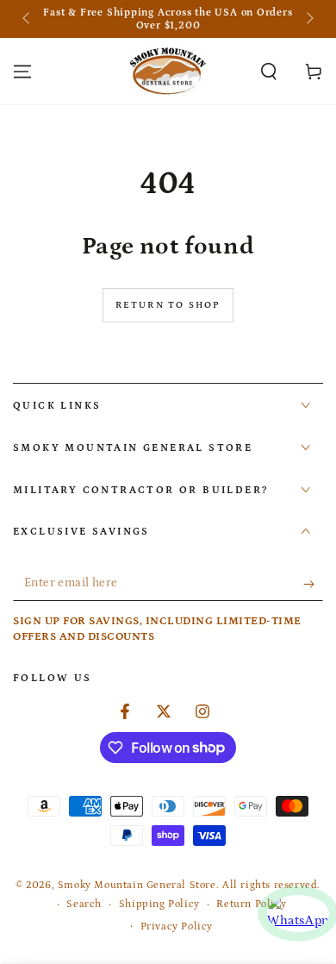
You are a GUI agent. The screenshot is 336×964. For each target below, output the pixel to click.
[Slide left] (27, 19)
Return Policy (251, 904)
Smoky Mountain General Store (137, 885)
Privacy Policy (176, 926)
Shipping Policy (159, 904)
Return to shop (168, 305)
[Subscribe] (313, 584)
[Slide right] (308, 19)
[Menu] (22, 71)
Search (84, 904)
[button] (268, 71)
